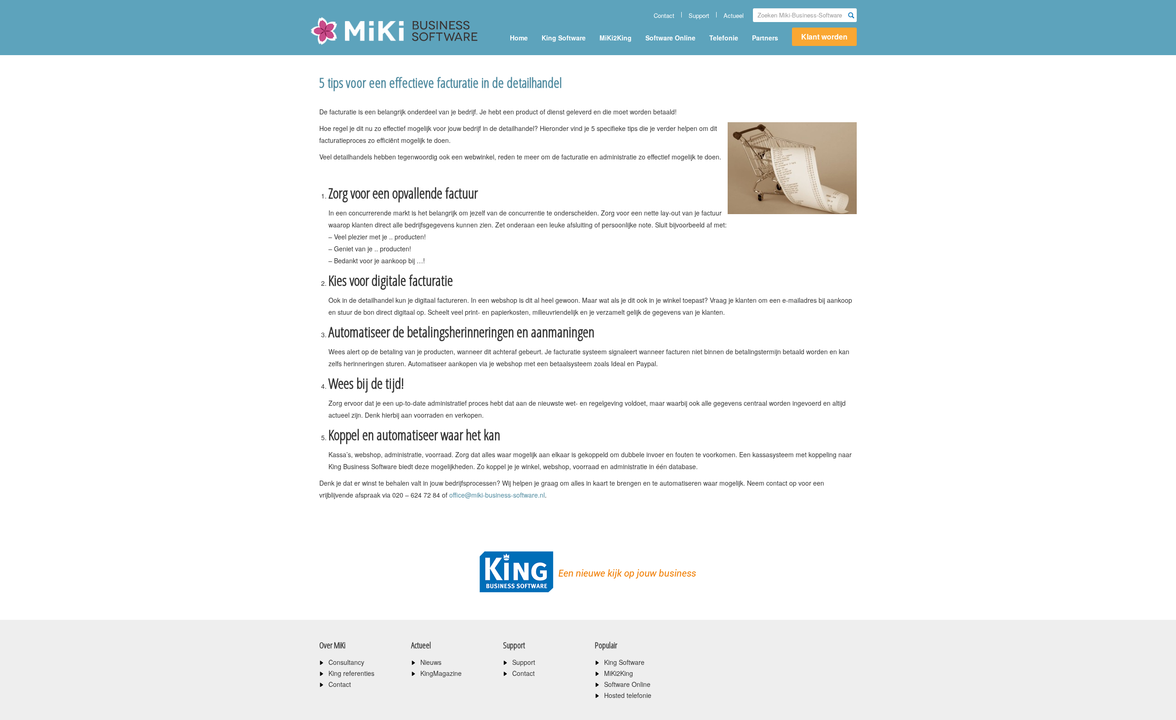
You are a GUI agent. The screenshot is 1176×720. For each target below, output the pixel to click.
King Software (564, 37)
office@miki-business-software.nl (497, 494)
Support (699, 15)
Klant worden (824, 36)
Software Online (670, 37)
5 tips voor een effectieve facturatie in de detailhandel (440, 82)
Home (519, 37)
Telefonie (723, 37)
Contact (664, 15)
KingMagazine (441, 673)
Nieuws (430, 662)
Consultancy (346, 662)
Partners (765, 37)
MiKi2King (615, 37)
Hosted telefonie (627, 695)
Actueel (734, 15)
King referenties (351, 673)
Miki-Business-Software (356, 46)
